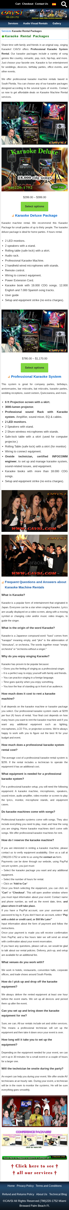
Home (11, 1185)
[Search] (64, 4)
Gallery (57, 23)
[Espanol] (54, 4)
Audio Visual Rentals (35, 23)
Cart (17, 3)
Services (13, 23)
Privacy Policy (25, 1185)
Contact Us (41, 3)
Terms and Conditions (49, 1185)
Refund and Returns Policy (18, 1194)
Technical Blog (58, 1194)
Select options (34, 206)
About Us (41, 1194)
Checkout (27, 3)
